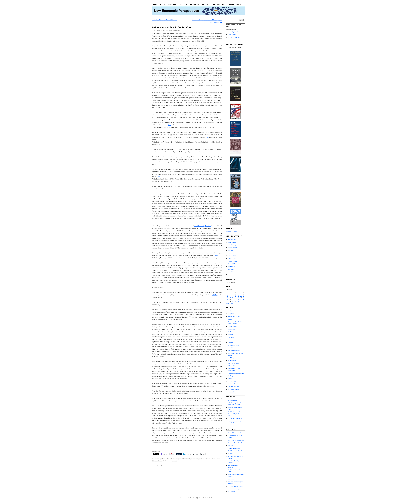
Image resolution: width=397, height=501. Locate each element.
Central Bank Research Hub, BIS (236, 440)
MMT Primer (206, 5)
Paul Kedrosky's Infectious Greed (236, 373)
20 (227, 299)
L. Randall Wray (170, 459)
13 (227, 298)
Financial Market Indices (234, 448)
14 (230, 298)
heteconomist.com (232, 340)
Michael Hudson (232, 255)
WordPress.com (213, 498)
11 (241, 296)
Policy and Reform (180, 459)
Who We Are (231, 40)
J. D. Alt (230, 274)
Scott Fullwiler (231, 250)
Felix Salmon (231, 337)
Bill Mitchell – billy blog (234, 316)
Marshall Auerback (232, 247)
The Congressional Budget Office (236, 486)
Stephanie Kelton (232, 242)
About (162, 5)
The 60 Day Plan (232, 34)
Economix (230, 334)
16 (235, 298)
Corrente (230, 319)
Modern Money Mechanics (234, 363)
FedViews (230, 445)
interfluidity (231, 342)
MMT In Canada (232, 360)
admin (169, 30)
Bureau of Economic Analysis (235, 433)
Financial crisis (205, 459)
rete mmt (230, 378)
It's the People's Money (233, 345)
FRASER (230, 453)
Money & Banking (235, 5)
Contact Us (183, 5)
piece (169, 125)
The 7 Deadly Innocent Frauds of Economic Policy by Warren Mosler (236, 413)
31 (238, 301)
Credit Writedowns (232, 326)
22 (232, 299)
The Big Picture (232, 381)
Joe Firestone (231, 269)
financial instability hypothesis (202, 226)
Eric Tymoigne (231, 266)
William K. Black (232, 239)
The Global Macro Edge (234, 489)
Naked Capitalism (232, 366)
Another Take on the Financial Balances (164, 20)
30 (235, 301)
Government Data (232, 400)
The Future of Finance (233, 386)
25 (241, 299)
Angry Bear (231, 313)
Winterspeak (231, 392)
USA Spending (231, 491)
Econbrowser (231, 331)
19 (243, 298)
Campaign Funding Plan (234, 37)
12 (243, 296)
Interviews (194, 5)
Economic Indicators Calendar (235, 443)
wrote (207, 137)
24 (238, 299)
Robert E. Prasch (232, 258)
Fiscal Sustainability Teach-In (235, 451)
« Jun (227, 303)
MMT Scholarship (219, 5)
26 (243, 299)
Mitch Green (231, 253)
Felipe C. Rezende (232, 261)
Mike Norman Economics (234, 350)
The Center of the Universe (234, 384)
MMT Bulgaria (231, 358)
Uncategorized (190, 459)
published (214, 295)
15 (232, 298)
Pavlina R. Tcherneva (233, 264)
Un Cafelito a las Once (233, 389)
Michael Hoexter (232, 272)
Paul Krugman (231, 376)
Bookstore (172, 5)
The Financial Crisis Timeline (235, 418)
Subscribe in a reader (231, 231)
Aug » (231, 303)
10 (238, 296)
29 (232, 301)
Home (155, 5)
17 (238, 298)
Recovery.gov (231, 479)
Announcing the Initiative (234, 32)
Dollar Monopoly (232, 329)
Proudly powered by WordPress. (188, 498)
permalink (174, 461)
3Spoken (230, 311)
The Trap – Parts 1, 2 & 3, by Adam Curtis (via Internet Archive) (235, 422)
